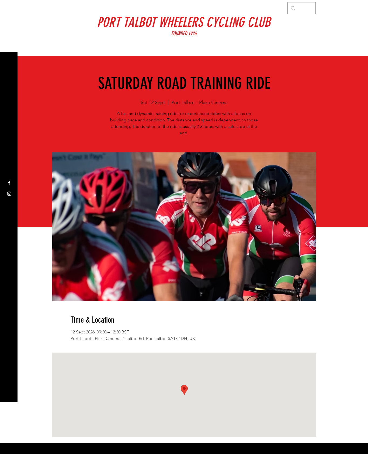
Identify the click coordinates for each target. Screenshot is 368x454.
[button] (9, 8)
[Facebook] (9, 183)
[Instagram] (9, 193)
